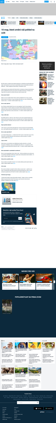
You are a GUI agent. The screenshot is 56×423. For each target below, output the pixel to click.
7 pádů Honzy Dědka (14, 397)
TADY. (2, 112)
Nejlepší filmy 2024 (12, 395)
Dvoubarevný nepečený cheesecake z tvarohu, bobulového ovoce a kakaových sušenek (48, 356)
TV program (25, 395)
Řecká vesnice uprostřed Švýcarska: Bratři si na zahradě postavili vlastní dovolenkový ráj (34, 380)
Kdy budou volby (43, 395)
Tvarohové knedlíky (24, 399)
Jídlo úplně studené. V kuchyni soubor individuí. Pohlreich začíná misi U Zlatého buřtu (20, 355)
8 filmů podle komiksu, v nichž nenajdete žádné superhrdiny (7, 380)
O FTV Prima (4, 407)
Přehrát (5, 308)
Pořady (17, 1)
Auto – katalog (7, 397)
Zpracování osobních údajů (18, 414)
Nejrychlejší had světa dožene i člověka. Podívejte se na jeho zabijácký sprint (51, 77)
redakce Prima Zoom (12, 37)
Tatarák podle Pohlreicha (33, 397)
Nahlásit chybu (4, 419)
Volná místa (4, 409)
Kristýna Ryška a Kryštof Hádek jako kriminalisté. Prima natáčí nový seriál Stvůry (20, 360)
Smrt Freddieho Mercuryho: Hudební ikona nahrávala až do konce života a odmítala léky (26, 285)
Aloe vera (40, 397)
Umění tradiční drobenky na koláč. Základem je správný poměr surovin (34, 386)
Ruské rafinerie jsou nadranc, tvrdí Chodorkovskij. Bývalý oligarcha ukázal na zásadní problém (7, 351)
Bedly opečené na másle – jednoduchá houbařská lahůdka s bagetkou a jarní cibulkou (48, 360)
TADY (22, 100)
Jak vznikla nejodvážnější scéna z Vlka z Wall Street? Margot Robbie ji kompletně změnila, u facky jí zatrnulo (7, 386)
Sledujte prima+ (32, 1)
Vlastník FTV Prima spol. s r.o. (7, 417)
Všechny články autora (17, 202)
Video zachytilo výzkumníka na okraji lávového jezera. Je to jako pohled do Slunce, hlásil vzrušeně (34, 361)
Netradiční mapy (5, 192)
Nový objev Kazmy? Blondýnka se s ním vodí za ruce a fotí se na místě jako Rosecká (21, 386)
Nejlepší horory (19, 395)
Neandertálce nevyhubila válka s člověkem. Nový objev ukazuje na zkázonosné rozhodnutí (51, 101)
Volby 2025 (21, 397)
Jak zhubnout (5, 395)
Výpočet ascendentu (17, 399)
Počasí (37, 395)
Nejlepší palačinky (32, 399)
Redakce (15, 417)
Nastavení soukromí (17, 419)
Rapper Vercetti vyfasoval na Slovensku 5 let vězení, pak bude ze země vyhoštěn (21, 380)
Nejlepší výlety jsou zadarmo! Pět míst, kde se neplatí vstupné (34, 375)
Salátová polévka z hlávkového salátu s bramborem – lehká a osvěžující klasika (48, 350)
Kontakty (15, 412)
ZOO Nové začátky (49, 395)
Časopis (26, 1)
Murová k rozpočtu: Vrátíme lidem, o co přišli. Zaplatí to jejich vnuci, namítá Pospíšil (7, 355)
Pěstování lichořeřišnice (47, 397)
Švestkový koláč (40, 399)
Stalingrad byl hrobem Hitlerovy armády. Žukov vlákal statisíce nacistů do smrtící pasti (51, 93)
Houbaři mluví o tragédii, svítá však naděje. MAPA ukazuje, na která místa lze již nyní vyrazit (7, 360)
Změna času (30, 395)
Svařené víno (26, 397)
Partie (34, 395)
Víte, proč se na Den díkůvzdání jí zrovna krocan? (9, 285)
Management (16, 407)
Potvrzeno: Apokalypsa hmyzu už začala (34, 350)
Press (15, 409)
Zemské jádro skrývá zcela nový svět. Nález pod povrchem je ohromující (51, 84)
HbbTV (3, 412)
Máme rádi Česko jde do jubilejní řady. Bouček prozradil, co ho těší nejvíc (21, 350)
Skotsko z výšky (6, 309)
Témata (13, 1)
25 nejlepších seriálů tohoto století (7, 375)
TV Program (22, 1)
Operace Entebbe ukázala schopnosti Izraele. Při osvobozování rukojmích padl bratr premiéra (34, 356)
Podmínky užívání (5, 414)
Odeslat (20, 218)
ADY (2, 147)
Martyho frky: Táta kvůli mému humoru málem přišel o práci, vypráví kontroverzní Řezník (20, 375)
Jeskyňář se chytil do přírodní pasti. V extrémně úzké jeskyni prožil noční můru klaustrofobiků (43, 285)
